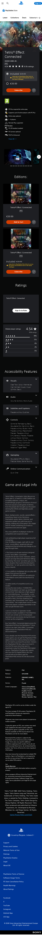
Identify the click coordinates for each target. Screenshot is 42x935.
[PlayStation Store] (10, 10)
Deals (24, 18)
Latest (5, 18)
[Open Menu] (2, 3)
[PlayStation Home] (21, 3)
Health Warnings (10, 766)
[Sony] (37, 934)
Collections (15, 18)
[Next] (39, 157)
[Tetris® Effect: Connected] (17, 156)
